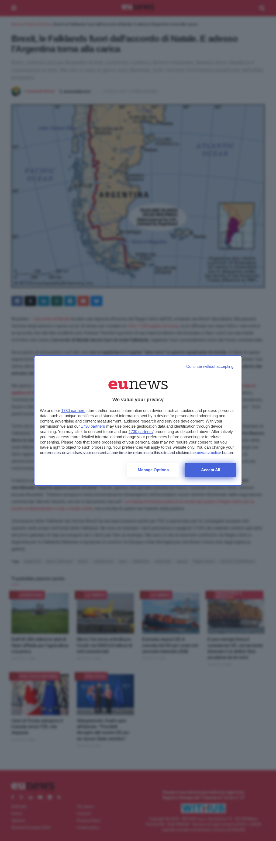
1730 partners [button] (73, 410)
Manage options (153, 470)
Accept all (210, 470)
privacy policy (209, 452)
